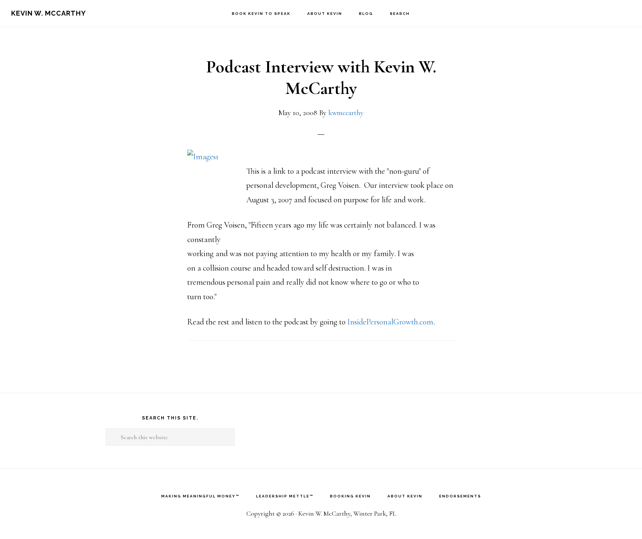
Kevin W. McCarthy (48, 13)
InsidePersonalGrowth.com (390, 322)
